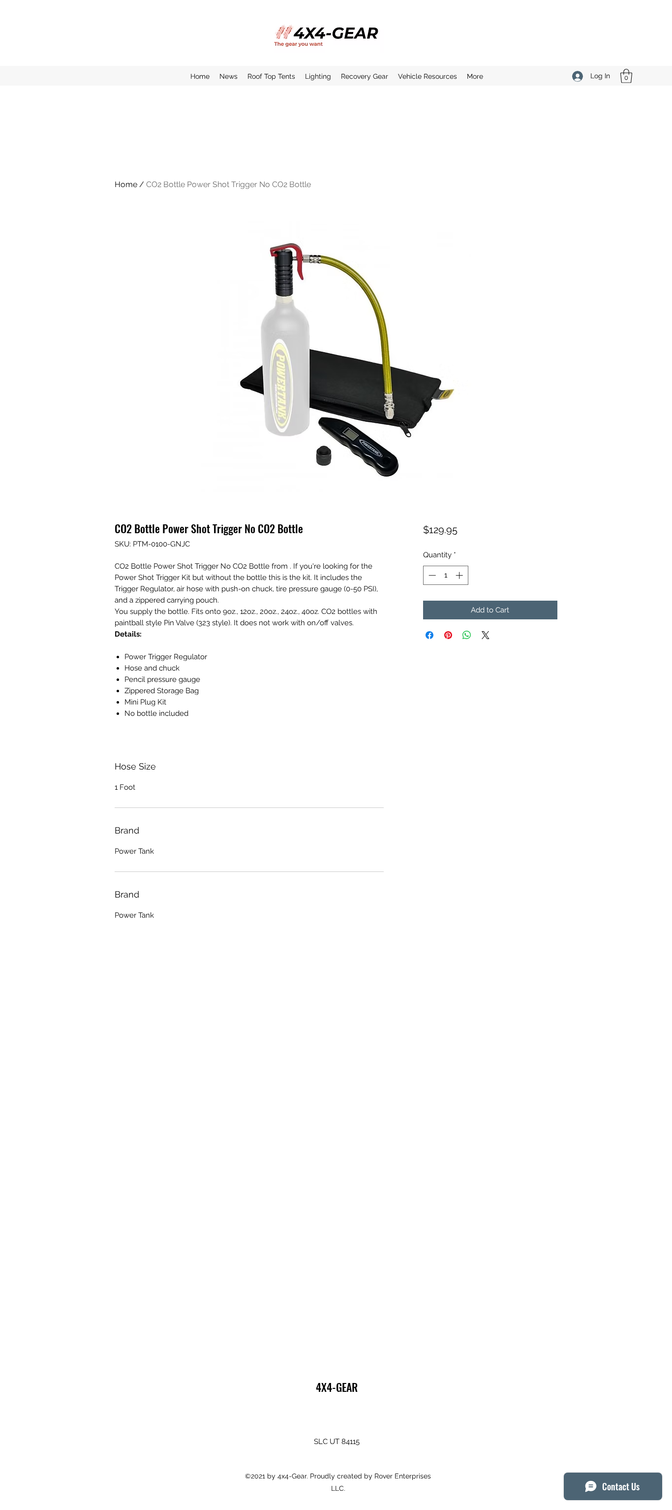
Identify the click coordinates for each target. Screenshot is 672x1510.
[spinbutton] (445, 575)
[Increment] (460, 575)
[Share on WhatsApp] (467, 635)
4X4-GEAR (337, 1387)
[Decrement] (431, 575)
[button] (626, 76)
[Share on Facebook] (429, 635)
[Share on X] (485, 635)
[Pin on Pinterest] (448, 635)
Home (126, 184)
